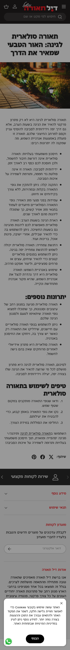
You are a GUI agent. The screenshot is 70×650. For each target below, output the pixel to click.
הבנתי (35, 638)
